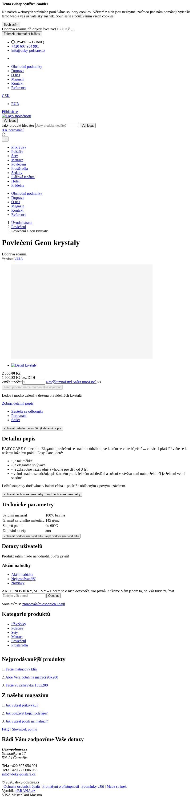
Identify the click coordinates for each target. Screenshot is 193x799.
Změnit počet (11, 382)
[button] (6, 96)
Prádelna (17, 185)
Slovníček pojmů (24, 729)
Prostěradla (19, 168)
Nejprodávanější (23, 579)
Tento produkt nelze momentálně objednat (32, 387)
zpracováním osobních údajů (43, 604)
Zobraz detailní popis (17, 403)
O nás (15, 75)
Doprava (17, 71)
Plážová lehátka (23, 177)
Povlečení (18, 164)
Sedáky (16, 173)
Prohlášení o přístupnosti (60, 786)
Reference (18, 88)
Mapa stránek (117, 786)
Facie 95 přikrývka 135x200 (27, 685)
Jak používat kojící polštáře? (27, 713)
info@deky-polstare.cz (19, 774)
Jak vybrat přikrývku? (22, 705)
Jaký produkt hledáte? (18, 125)
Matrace (17, 160)
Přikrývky (18, 147)
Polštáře (17, 151)
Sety (14, 156)
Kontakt (17, 83)
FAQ (5, 729)
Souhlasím (11, 24)
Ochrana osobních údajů (22, 786)
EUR (15, 104)
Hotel (15, 181)
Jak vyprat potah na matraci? (27, 721)
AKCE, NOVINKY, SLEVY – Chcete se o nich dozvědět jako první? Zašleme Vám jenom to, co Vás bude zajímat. (88, 591)
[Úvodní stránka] (16, 116)
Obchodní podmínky (26, 67)
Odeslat (53, 595)
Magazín (17, 79)
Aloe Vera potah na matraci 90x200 (31, 677)
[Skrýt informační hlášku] (73, 30)
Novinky (17, 583)
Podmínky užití (92, 786)
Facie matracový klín (21, 669)
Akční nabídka (22, 575)
